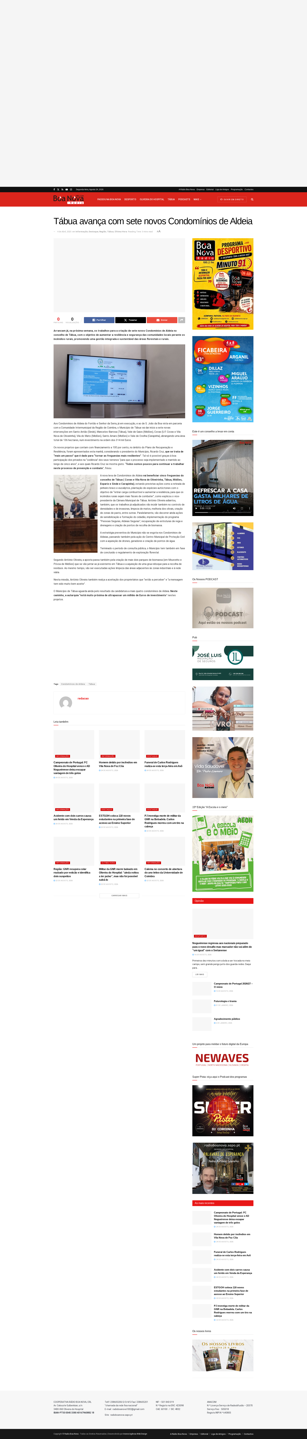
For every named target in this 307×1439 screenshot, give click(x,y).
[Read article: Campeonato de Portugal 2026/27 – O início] (202, 989)
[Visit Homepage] (73, 199)
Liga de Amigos (222, 189)
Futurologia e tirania (225, 1001)
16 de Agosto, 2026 (202, 955)
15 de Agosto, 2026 (224, 991)
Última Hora (121, 231)
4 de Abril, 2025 (64, 231)
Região (102, 231)
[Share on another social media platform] (181, 320)
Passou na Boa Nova (109, 199)
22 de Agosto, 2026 (109, 827)
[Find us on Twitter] (58, 189)
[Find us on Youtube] (67, 189)
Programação (237, 189)
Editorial (210, 189)
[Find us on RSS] (62, 189)
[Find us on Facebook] (54, 189)
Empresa (201, 189)
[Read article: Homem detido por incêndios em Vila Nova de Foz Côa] (119, 744)
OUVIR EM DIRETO (233, 199)
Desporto (130, 199)
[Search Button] (252, 199)
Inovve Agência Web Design (135, 1434)
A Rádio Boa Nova (187, 189)
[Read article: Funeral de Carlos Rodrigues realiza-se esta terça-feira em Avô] (165, 744)
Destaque (93, 231)
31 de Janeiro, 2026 (224, 1005)
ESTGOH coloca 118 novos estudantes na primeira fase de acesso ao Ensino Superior (117, 819)
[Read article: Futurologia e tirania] (202, 1006)
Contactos (249, 189)
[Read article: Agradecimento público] (202, 1024)
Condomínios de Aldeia (73, 684)
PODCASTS (184, 199)
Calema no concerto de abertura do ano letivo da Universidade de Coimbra (164, 873)
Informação (82, 231)
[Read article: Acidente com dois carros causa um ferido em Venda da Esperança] (74, 798)
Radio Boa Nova (71, 1434)
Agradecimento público (227, 1019)
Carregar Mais (119, 896)
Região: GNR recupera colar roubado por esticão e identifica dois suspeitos (72, 873)
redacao (83, 698)
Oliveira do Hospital (152, 199)
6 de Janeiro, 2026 (223, 1023)
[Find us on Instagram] (71, 189)
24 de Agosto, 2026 (64, 778)
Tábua (171, 199)
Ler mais (201, 974)
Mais (196, 199)
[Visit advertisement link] (153, 93)
